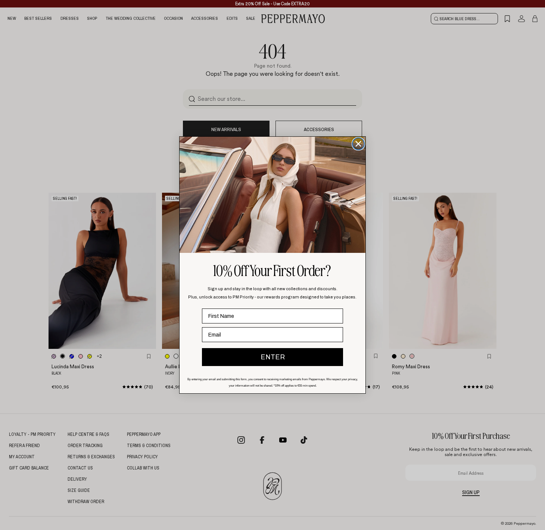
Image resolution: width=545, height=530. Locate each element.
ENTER (273, 357)
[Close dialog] (358, 144)
